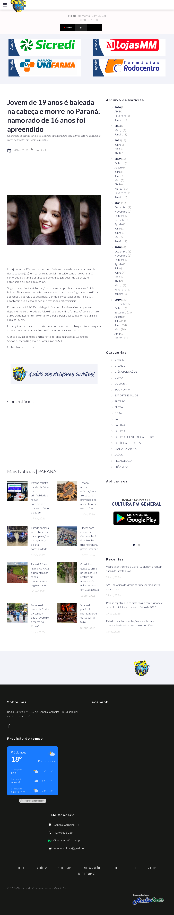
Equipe (114, 868)
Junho (118, 144)
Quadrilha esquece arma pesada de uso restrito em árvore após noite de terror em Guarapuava (89, 577)
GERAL (119, 413)
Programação (91, 868)
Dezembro (121, 207)
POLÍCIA (120, 431)
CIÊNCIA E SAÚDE (126, 371)
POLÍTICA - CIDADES (128, 442)
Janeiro (119, 119)
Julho (118, 171)
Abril (117, 111)
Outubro (120, 163)
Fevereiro (120, 115)
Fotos (133, 868)
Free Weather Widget (33, 801)
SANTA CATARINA (125, 448)
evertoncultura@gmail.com (70, 848)
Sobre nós (64, 868)
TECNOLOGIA (123, 460)
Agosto (119, 167)
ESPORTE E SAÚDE (126, 395)
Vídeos (152, 868)
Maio (117, 148)
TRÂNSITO (121, 466)
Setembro (120, 219)
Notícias (42, 868)
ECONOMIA (122, 389)
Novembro (121, 211)
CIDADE (120, 365)
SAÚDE (119, 454)
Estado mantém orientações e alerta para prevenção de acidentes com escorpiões (88, 495)
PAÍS (117, 419)
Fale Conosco (87, 874)
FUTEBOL (121, 401)
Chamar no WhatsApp (66, 840)
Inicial (22, 868)
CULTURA (120, 383)
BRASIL (119, 359)
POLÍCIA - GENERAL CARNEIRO (134, 437)
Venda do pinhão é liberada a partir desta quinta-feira (89, 613)
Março (118, 130)
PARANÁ (41, 150)
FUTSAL (119, 407)
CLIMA (119, 377)
